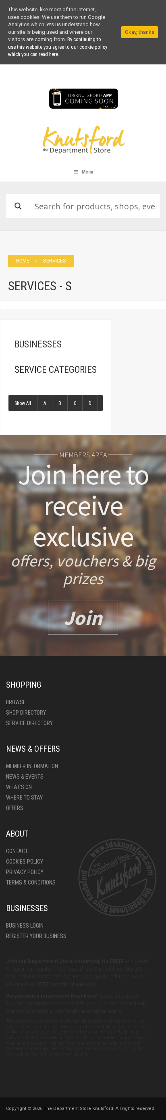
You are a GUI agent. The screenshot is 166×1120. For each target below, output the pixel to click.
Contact (17, 851)
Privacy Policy (25, 872)
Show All (23, 403)
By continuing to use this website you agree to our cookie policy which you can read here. (57, 46)
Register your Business (36, 936)
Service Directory (29, 723)
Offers (14, 808)
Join (83, 617)
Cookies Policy (24, 861)
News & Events (25, 776)
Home (22, 261)
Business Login (25, 925)
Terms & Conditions (31, 882)
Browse (16, 702)
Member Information (32, 766)
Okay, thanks (139, 32)
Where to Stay (24, 797)
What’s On (19, 787)
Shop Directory (26, 712)
